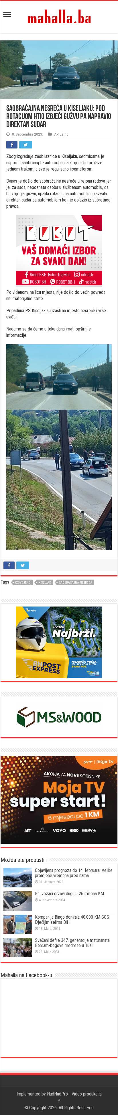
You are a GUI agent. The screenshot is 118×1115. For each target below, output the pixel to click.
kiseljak (45, 582)
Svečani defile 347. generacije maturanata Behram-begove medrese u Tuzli (72, 943)
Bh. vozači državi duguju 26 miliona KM (69, 893)
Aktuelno (61, 134)
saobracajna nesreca (75, 582)
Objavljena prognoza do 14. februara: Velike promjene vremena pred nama (74, 873)
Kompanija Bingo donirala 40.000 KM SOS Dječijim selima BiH (72, 919)
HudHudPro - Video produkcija (74, 1094)
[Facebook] (59, 1101)
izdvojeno (23, 582)
